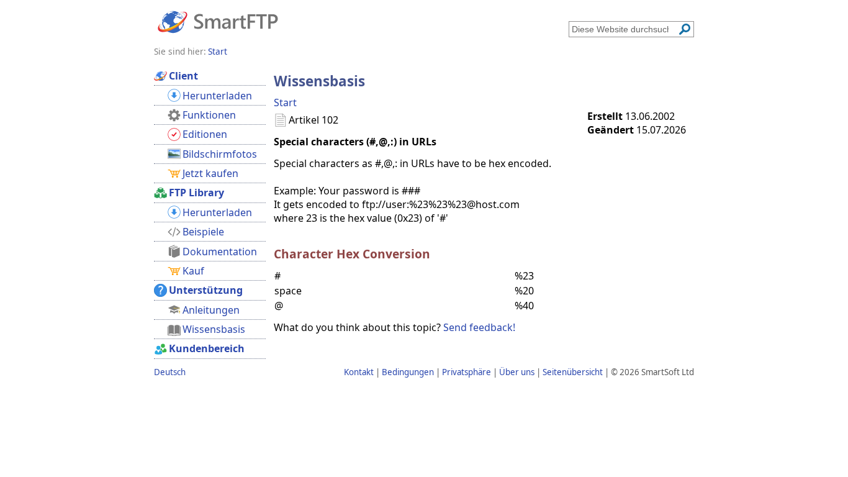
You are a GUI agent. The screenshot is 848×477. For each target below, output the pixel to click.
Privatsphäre (466, 372)
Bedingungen (408, 372)
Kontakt (359, 372)
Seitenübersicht (573, 372)
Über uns (517, 372)
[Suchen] (684, 29)
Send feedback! (479, 327)
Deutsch (170, 372)
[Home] (218, 21)
